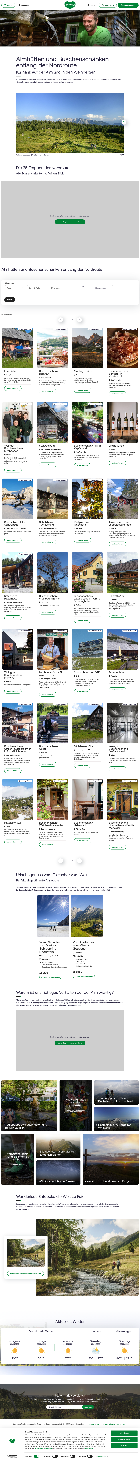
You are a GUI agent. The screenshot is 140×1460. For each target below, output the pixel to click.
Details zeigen (101, 1456)
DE (124, 1424)
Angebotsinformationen (50, 977)
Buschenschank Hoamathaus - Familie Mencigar (121, 825)
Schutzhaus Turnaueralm (46, 523)
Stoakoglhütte (47, 445)
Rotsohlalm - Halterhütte (11, 597)
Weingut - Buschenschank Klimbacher (13, 448)
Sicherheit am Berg (17, 1164)
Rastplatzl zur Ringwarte (81, 523)
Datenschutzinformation (43, 1448)
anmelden (88, 1407)
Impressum (89, 1448)
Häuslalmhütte (12, 822)
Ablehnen (124, 1445)
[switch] (55, 1456)
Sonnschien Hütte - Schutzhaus (15, 523)
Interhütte (10, 371)
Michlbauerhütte (83, 746)
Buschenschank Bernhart (48, 372)
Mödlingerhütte (83, 371)
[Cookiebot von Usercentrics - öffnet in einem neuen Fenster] (12, 1456)
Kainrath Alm (116, 595)
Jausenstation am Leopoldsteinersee (120, 523)
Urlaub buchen (129, 5)
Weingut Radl (116, 445)
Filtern (9, 299)
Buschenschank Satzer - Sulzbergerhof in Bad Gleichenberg (17, 749)
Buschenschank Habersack (83, 824)
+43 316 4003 (93, 1424)
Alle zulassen (124, 1433)
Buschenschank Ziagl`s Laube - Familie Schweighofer (87, 598)
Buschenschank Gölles (48, 747)
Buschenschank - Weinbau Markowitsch (52, 824)
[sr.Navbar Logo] (70, 5)
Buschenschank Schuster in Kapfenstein (118, 374)
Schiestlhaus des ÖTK (87, 672)
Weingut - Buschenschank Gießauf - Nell (118, 749)
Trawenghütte (117, 672)
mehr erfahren (12, 388)
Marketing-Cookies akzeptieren (70, 222)
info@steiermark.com (111, 1424)
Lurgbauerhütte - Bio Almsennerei (51, 674)
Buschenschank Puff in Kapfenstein (87, 447)
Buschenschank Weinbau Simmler (49, 597)
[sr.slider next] (124, 122)
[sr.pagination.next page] (79, 320)
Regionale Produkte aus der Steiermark (76, 1110)
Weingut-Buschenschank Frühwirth (13, 675)
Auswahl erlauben (124, 1439)
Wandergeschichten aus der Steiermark (25, 1273)
